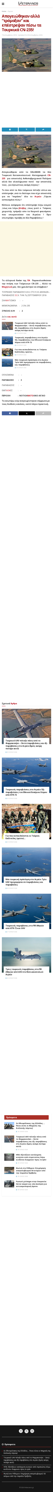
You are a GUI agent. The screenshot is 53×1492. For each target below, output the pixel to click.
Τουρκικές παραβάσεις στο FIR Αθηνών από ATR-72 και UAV (25, 927)
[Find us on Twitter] (26, 1431)
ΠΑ (28, 280)
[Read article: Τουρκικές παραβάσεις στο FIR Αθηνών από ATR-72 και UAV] (26, 911)
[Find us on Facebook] (21, 1431)
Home (4, 11)
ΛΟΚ (8, 390)
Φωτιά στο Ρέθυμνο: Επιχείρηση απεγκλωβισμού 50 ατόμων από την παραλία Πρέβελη (31, 1170)
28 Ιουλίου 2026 (21, 368)
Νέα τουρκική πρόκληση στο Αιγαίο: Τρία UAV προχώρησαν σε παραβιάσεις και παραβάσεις (33, 362)
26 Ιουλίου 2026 (12, 978)
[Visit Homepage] (28, 3)
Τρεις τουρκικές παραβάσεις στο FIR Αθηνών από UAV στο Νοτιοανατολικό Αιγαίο (24, 972)
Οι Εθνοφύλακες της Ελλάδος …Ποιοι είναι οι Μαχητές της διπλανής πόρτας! (30, 1125)
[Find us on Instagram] (32, 1431)
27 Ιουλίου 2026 (12, 932)
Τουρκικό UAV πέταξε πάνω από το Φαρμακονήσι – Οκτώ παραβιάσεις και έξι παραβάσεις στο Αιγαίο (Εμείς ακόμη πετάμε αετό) (33, 327)
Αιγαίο (38, 196)
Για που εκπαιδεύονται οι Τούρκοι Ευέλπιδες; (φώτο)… (31, 350)
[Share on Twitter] (27, 130)
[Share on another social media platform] (43, 130)
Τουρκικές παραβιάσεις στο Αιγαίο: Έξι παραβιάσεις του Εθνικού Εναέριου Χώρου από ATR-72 (33, 340)
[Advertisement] (26, 100)
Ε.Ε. (16, 295)
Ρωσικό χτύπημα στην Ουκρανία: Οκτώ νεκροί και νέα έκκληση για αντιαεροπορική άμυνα (31, 1183)
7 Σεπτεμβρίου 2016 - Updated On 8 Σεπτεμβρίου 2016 (22, 35)
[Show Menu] (3, 3)
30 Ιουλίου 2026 (21, 333)
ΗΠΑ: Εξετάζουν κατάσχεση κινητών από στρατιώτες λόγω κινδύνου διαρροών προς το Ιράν (31, 1157)
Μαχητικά (7, 286)
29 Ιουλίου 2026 (21, 345)
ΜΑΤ (8, 300)
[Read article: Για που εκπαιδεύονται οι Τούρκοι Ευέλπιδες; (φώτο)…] (7, 352)
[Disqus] (26, 1017)
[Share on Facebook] (10, 130)
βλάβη (22, 208)
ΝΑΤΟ (30, 395)
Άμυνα (10, 11)
